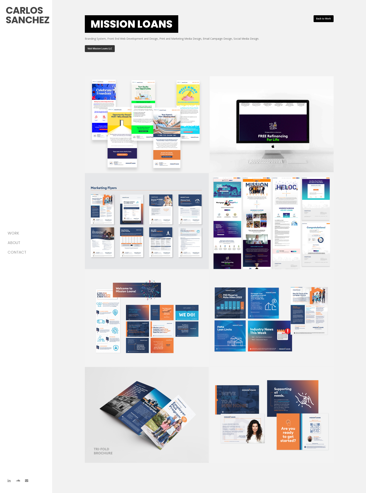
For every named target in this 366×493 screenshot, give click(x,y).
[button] (100, 48)
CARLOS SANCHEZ (28, 15)
